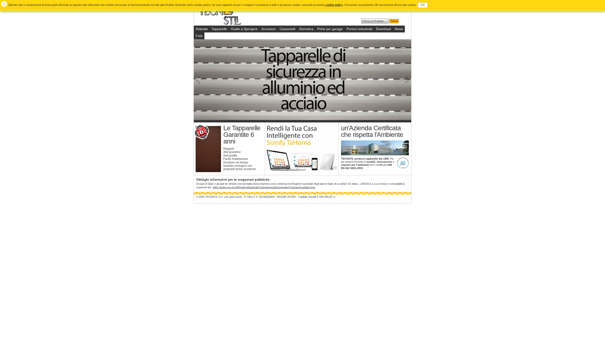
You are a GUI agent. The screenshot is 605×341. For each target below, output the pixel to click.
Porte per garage (330, 29)
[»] (407, 80)
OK (423, 5)
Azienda (202, 29)
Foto (199, 36)
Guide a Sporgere (244, 29)
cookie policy (334, 5)
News (399, 29)
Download (383, 29)
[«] (197, 80)
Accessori (268, 29)
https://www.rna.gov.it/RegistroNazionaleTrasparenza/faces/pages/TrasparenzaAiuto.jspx (264, 187)
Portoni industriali (359, 29)
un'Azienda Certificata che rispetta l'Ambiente (372, 131)
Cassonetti (287, 29)
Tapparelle (219, 29)
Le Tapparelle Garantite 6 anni (241, 134)
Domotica (306, 29)
